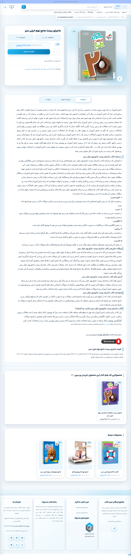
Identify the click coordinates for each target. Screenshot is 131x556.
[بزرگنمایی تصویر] (119, 78)
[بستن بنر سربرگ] (2, 1)
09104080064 (9, 526)
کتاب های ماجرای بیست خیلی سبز (84, 17)
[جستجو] (24, 7)
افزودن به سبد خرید (29, 52)
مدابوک (123, 17)
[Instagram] (22, 544)
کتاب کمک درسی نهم (50, 69)
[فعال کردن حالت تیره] (5, 7)
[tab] (82, 99)
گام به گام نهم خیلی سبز (109, 472)
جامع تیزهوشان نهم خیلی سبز (50, 472)
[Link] (114, 528)
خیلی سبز (107, 324)
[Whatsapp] (16, 544)
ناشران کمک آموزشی (113, 17)
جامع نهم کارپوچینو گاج (80, 472)
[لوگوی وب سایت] (11, 7)
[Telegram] (11, 544)
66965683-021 (16, 531)
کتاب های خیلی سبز (100, 17)
